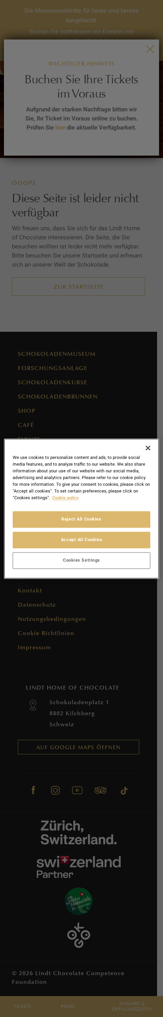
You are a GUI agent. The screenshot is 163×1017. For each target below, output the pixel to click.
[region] (81, 508)
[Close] (148, 448)
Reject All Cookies (81, 519)
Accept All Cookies (81, 539)
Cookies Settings (81, 560)
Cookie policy (65, 497)
